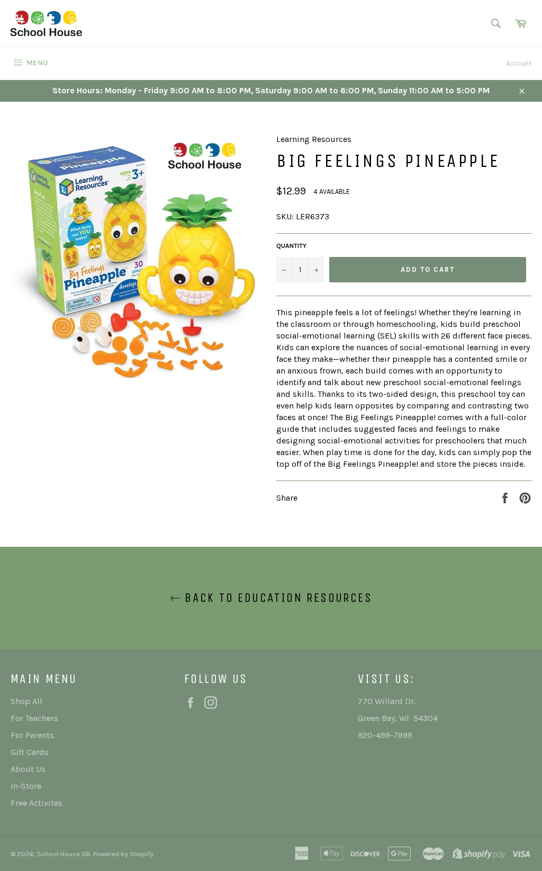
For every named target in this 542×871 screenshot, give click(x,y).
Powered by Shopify (123, 854)
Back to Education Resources (276, 597)
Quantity (291, 246)
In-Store (26, 786)
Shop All (26, 701)
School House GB (64, 854)
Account (518, 63)
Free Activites (36, 803)
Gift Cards (30, 752)
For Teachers (34, 718)
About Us (28, 769)
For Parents (32, 735)
